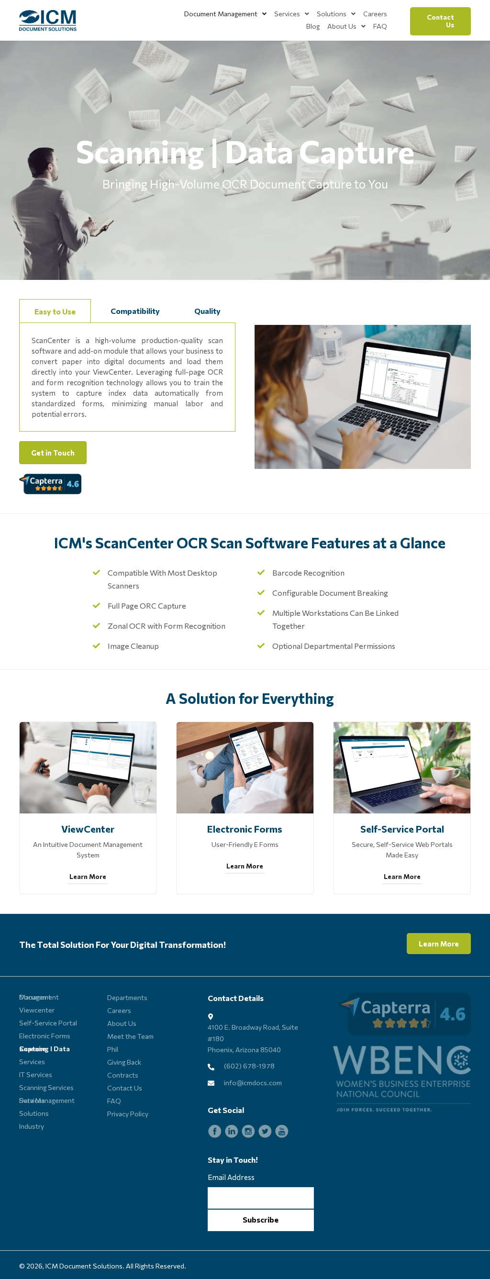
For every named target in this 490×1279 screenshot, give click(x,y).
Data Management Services (47, 1100)
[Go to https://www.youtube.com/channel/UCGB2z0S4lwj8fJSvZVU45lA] (282, 1131)
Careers (119, 1010)
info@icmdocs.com (253, 1083)
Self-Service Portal (48, 1023)
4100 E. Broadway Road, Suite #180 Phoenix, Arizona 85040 (253, 1038)
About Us (121, 1023)
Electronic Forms (44, 1036)
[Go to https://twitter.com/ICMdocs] (265, 1131)
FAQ (114, 1101)
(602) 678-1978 (249, 1066)
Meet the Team (130, 1036)
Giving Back (124, 1062)
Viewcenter (37, 1010)
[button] (440, 21)
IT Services (35, 1074)
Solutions (34, 1113)
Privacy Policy (127, 1114)
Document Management (39, 997)
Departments (127, 997)
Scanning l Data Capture (44, 1049)
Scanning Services (46, 1087)
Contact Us (124, 1088)
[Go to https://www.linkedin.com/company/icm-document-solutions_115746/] (231, 1131)
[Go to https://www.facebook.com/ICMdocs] (215, 1131)
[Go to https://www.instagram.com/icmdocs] (248, 1131)
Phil (112, 1049)
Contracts (122, 1075)
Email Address (231, 1177)
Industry (31, 1126)
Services (32, 1061)
